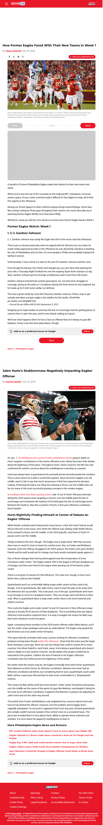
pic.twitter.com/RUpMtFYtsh (22, 301)
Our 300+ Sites (86, 793)
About (13, 793)
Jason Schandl (13, 51)
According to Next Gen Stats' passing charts (29, 494)
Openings (35, 793)
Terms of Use (85, 797)
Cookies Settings (18, 807)
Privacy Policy (58, 797)
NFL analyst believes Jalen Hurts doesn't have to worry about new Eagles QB (50, 731)
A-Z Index (83, 802)
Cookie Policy (16, 802)
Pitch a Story (37, 797)
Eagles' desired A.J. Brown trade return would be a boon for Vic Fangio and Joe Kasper (51, 736)
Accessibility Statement (63, 802)
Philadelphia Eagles (25, 349)
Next (88, 125)
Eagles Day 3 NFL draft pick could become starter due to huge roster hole (48, 742)
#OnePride (74, 297)
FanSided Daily (17, 797)
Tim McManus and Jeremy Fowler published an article (45, 458)
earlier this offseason (48, 641)
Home (10, 349)
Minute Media (16, 813)
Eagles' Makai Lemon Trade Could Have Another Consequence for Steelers (48, 747)
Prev (15, 125)
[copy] (23, 56)
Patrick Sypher (13, 382)
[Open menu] (6, 3)
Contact (55, 793)
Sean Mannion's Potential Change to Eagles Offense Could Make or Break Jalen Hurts (51, 752)
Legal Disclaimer (39, 802)
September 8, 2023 (49, 304)
